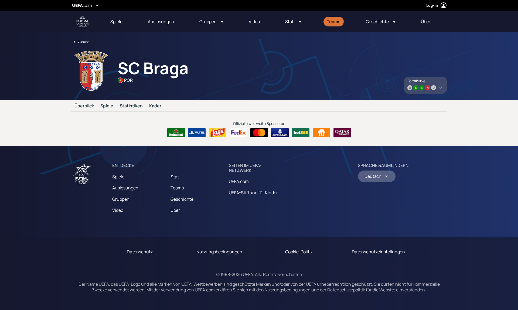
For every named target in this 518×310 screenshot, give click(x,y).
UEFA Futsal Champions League (82, 21)
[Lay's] (217, 133)
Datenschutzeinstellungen (378, 252)
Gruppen (121, 199)
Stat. (175, 177)
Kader (155, 106)
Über (175, 210)
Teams (177, 188)
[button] (211, 21)
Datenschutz (140, 252)
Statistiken (131, 106)
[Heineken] (176, 133)
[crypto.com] (280, 133)
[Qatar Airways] (342, 133)
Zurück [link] (83, 42)
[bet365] (300, 133)
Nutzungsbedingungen (219, 252)
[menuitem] (122, 21)
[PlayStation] (197, 133)
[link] (116, 21)
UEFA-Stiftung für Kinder (253, 193)
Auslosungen (125, 188)
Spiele (106, 106)
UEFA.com (239, 181)
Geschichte (182, 199)
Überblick (84, 106)
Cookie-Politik (299, 252)
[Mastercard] (259, 133)
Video (117, 210)
